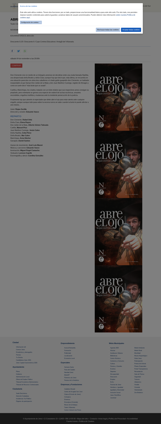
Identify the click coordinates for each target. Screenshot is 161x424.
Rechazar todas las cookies (108, 30)
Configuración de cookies (29, 22)
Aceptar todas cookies (131, 30)
